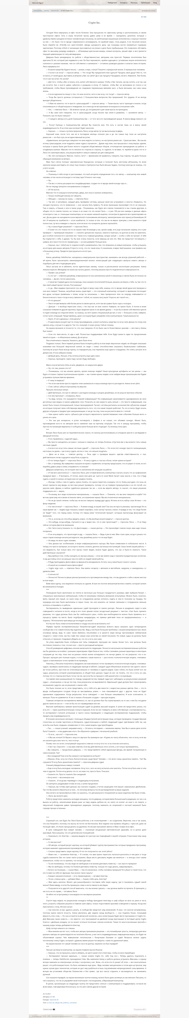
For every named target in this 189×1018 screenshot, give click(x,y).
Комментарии (49, 1009)
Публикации (145, 3)
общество (58, 1003)
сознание (73, 1003)
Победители (112, 3)
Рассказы (134, 3)
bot (50, 1003)
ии (53, 1003)
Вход (155, 3)
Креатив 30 (55, 11)
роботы (66, 1003)
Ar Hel (143, 17)
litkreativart (37, 2)
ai (47, 1003)
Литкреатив (38, 11)
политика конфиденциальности (61, 1016)
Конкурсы (123, 3)
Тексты (46, 11)
